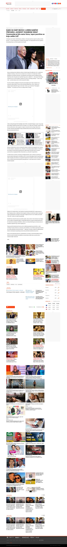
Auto (40, 8)
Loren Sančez (20, 284)
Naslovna (7, 8)
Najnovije (47, 58)
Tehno (37, 8)
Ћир (58, 3)
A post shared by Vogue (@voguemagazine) (20, 121)
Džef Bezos (12, 284)
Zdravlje (11, 8)
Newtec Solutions (54, 545)
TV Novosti (43, 8)
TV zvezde (12, 10)
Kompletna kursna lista (56, 301)
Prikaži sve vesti (49, 67)
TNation (59, 545)
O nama (37, 540)
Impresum (8, 542)
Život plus (16, 8)
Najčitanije (51, 58)
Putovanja (24, 8)
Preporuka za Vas (9, 266)
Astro (28, 8)
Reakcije (55, 58)
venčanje (8, 284)
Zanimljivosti (32, 8)
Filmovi (16, 10)
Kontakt (11, 542)
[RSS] (59, 125)
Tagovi (8, 282)
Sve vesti (47, 125)
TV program (8, 10)
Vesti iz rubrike (9, 515)
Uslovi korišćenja (41, 540)
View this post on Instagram (12, 106)
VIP (16, 284)
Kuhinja (20, 8)
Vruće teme (8, 287)
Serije (19, 10)
